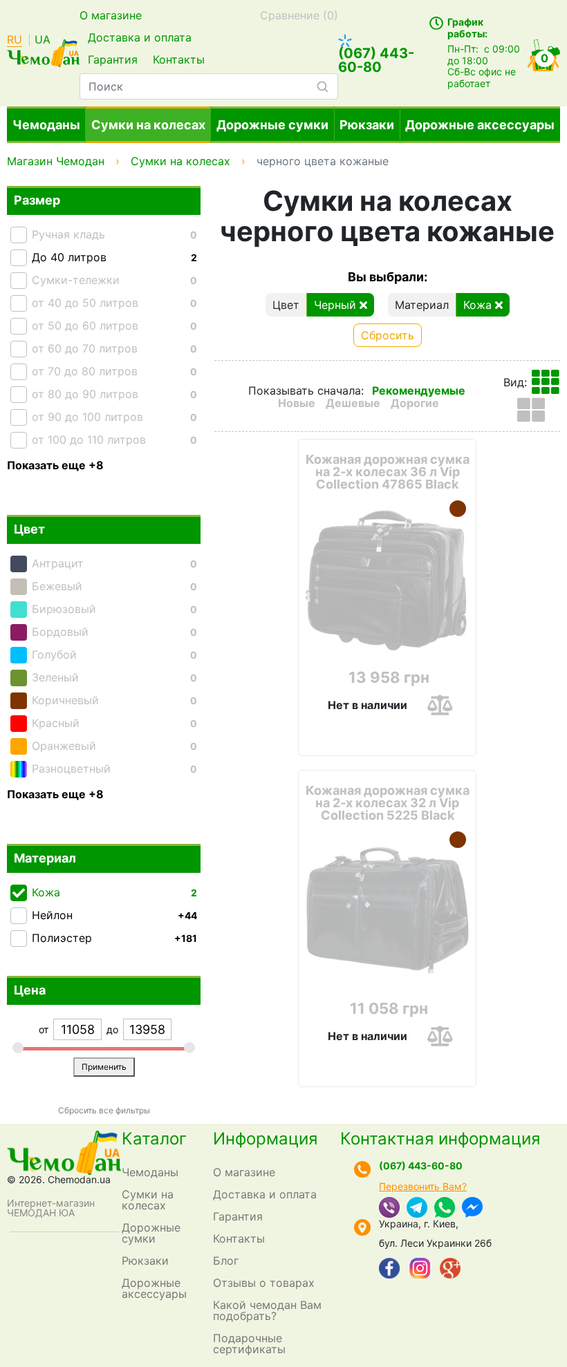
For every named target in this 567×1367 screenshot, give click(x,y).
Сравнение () (299, 15)
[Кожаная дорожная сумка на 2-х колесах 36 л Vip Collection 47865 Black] (387, 579)
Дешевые (353, 402)
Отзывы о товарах (264, 1283)
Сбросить (387, 335)
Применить (104, 1067)
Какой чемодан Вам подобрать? (267, 1310)
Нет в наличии (367, 705)
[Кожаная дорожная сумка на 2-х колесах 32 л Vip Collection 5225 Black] (387, 910)
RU (14, 40)
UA (42, 40)
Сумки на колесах (148, 124)
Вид (513, 382)
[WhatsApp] (444, 1208)
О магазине (111, 15)
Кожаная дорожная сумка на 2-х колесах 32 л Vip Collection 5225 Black (388, 803)
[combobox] (209, 86)
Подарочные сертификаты (249, 1343)
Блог (226, 1260)
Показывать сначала (304, 390)
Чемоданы (46, 124)
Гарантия (113, 59)
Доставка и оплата (140, 37)
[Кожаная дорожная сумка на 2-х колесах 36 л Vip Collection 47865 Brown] (457, 508)
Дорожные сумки (272, 124)
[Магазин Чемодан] (43, 52)
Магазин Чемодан (55, 161)
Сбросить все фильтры (104, 1110)
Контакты (179, 59)
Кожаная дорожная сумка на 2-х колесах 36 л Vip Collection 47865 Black (388, 472)
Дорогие (415, 402)
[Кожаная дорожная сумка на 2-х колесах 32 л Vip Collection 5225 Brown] (457, 839)
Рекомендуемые (418, 390)
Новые (296, 402)
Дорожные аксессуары (480, 124)
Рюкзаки (367, 124)
